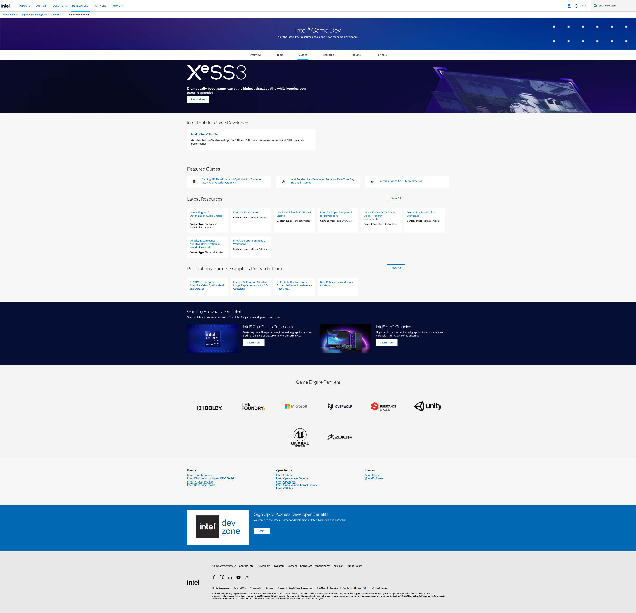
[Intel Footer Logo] (193, 582)
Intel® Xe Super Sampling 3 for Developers (336, 214)
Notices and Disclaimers (271, 596)
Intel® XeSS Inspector (246, 212)
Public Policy (354, 566)
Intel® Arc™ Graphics (393, 326)
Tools (280, 55)
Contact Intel (246, 566)
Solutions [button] (60, 5)
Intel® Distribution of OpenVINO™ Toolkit (211, 478)
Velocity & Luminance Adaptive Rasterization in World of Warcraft (205, 244)
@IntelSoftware (374, 478)
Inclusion (338, 566)
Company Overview (224, 566)
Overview (255, 55)
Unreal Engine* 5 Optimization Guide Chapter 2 (206, 216)
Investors (279, 566)
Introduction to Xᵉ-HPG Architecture (401, 181)
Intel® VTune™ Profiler (205, 134)
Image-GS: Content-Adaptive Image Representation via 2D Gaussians (250, 285)
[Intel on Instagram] (246, 578)
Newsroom (264, 566)
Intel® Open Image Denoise (292, 478)
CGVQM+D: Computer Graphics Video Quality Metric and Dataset (207, 285)
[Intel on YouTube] (238, 578)
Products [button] (23, 5)
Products (355, 55)
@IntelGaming (373, 475)
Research (328, 55)
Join (261, 531)
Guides (303, 55)
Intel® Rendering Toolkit (201, 485)
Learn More (198, 99)
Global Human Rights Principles (416, 596)
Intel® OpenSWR (286, 481)
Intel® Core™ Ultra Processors (268, 326)
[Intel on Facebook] (214, 578)
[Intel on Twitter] (222, 578)
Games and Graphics (199, 475)
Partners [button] (100, 5)
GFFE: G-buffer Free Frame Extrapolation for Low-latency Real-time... (294, 285)
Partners (381, 55)
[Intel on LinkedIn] (230, 578)
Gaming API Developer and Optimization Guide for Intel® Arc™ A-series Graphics (232, 181)
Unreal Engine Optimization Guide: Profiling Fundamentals (380, 216)
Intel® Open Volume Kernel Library (296, 485)
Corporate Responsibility (315, 566)
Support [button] (42, 5)
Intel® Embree (284, 475)
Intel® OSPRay (284, 488)
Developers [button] (80, 5)
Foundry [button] (118, 5)
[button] (318, 333)
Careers (292, 566)
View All (396, 198)
